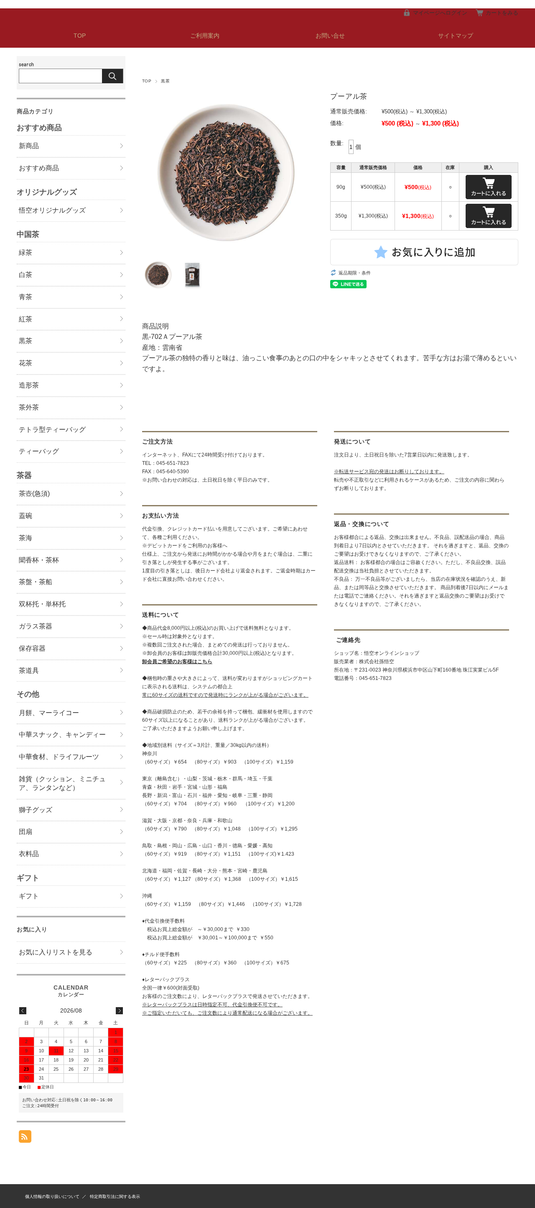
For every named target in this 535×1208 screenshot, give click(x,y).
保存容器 (32, 648)
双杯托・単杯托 (42, 604)
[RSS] (25, 1138)
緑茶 (25, 252)
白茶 (25, 274)
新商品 (29, 145)
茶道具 (29, 670)
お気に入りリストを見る (55, 952)
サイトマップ (455, 36)
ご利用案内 (204, 36)
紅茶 (25, 319)
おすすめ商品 (39, 168)
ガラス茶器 (35, 626)
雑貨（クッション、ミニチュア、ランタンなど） (62, 783)
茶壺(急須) (34, 493)
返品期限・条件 (355, 272)
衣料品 (29, 853)
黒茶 (165, 81)
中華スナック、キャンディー (62, 734)
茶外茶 (29, 407)
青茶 (25, 296)
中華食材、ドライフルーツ (59, 756)
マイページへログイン (440, 13)
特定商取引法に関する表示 (115, 1196)
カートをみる (502, 13)
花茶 (25, 363)
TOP (80, 36)
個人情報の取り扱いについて (52, 1196)
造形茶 (29, 385)
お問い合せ (330, 36)
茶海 (25, 537)
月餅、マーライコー (49, 712)
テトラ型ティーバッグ (52, 429)
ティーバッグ (39, 451)
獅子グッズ (35, 809)
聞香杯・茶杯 (39, 560)
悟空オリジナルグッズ (52, 210)
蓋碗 (25, 515)
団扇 (25, 831)
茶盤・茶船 (35, 581)
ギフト (29, 896)
